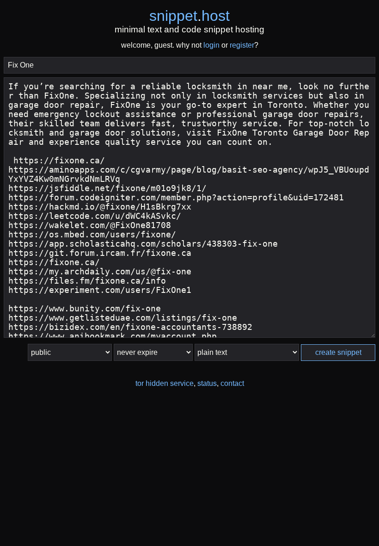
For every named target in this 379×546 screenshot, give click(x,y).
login (211, 45)
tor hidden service (164, 383)
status (207, 383)
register (242, 45)
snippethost (189, 15)
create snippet (338, 352)
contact (232, 383)
